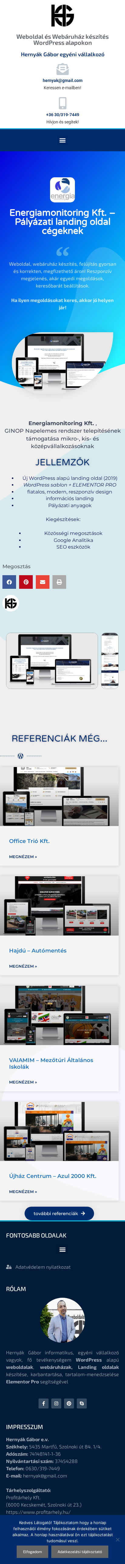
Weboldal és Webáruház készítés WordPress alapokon (62, 39)
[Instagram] (56, 1403)
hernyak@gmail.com (63, 80)
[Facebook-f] (44, 1403)
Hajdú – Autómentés (37, 950)
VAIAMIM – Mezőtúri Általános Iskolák (51, 1063)
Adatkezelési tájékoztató (80, 1551)
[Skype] (82, 1403)
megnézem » (23, 856)
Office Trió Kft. (29, 841)
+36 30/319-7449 (62, 114)
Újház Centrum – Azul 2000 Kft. (52, 1176)
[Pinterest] (69, 1403)
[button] (63, 140)
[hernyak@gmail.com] (62, 69)
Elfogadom (32, 1551)
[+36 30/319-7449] (62, 103)
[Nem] (117, 1539)
